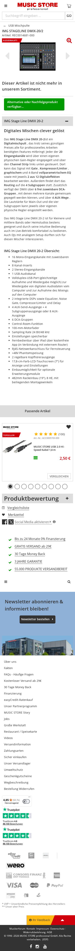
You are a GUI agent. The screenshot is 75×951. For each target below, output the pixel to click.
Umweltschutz (13, 770)
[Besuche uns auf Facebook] (31, 947)
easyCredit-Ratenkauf (18, 700)
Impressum (42, 928)
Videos (8, 738)
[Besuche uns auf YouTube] (45, 947)
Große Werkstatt (15, 725)
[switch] (26, 801)
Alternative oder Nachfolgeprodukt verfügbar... (32, 104)
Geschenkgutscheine (18, 776)
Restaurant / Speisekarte (20, 731)
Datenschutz (57, 928)
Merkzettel (16, 515)
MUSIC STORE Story (17, 712)
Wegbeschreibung (16, 782)
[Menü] (29, 797)
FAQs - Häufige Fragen (19, 674)
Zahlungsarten (14, 751)
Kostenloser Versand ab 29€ (22, 681)
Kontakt (31, 928)
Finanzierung (13, 693)
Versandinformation (17, 744)
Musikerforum (17, 928)
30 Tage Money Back (17, 687)
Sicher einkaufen (15, 757)
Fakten (8, 668)
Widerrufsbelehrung (34, 932)
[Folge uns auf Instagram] (37, 947)
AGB (49, 932)
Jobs (7, 719)
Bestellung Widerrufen (19, 789)
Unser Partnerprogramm (20, 706)
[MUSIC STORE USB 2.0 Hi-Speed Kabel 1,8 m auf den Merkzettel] (68, 427)
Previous (8, 56)
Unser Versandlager (17, 763)
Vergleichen (59, 476)
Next (67, 56)
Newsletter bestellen (35, 619)
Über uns (10, 662)
